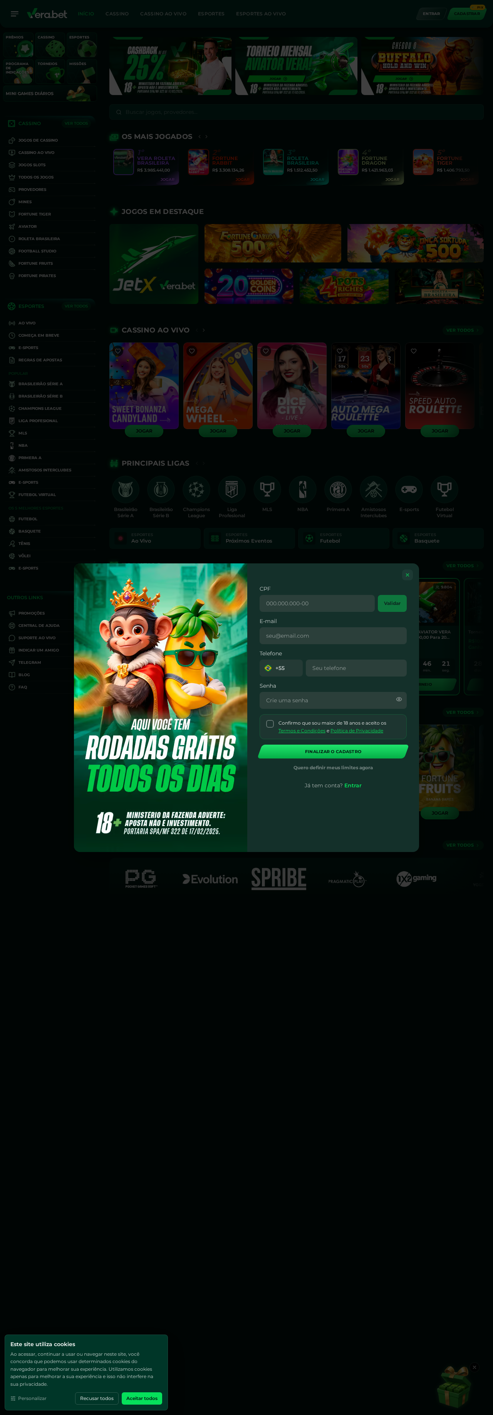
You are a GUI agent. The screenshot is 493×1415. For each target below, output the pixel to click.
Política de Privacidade (356, 730)
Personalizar (32, 1398)
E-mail (268, 621)
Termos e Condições (301, 730)
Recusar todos (97, 1398)
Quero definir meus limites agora (333, 767)
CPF (265, 588)
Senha (268, 685)
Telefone (271, 653)
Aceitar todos (142, 1398)
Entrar (353, 785)
